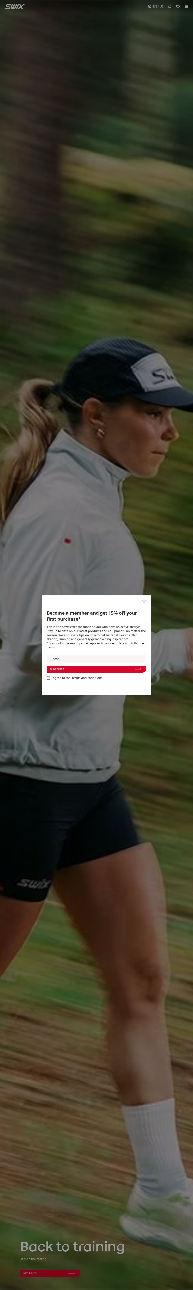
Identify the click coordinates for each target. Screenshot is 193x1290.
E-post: (55, 659)
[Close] (144, 601)
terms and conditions (87, 678)
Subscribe (57, 669)
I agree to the (77, 678)
